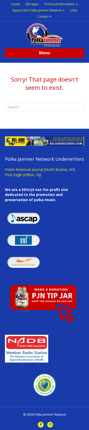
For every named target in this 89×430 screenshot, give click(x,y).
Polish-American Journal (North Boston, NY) (40, 169)
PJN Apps (32, 4)
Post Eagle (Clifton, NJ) (23, 174)
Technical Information (59, 4)
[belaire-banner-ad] (44, 140)
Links (73, 10)
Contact (43, 16)
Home (15, 4)
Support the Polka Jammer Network (36, 10)
